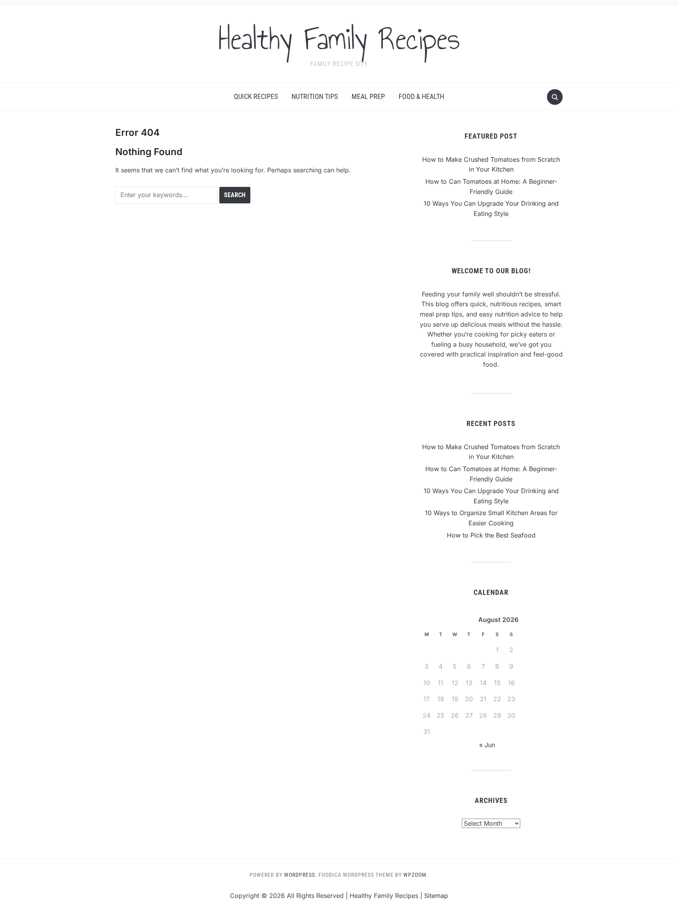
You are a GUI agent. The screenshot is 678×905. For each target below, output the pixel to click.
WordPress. (300, 875)
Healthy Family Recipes (339, 39)
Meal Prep (368, 96)
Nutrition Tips (315, 96)
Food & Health (421, 96)
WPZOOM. (415, 875)
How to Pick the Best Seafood (491, 535)
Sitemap (436, 896)
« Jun (487, 745)
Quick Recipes (256, 96)
